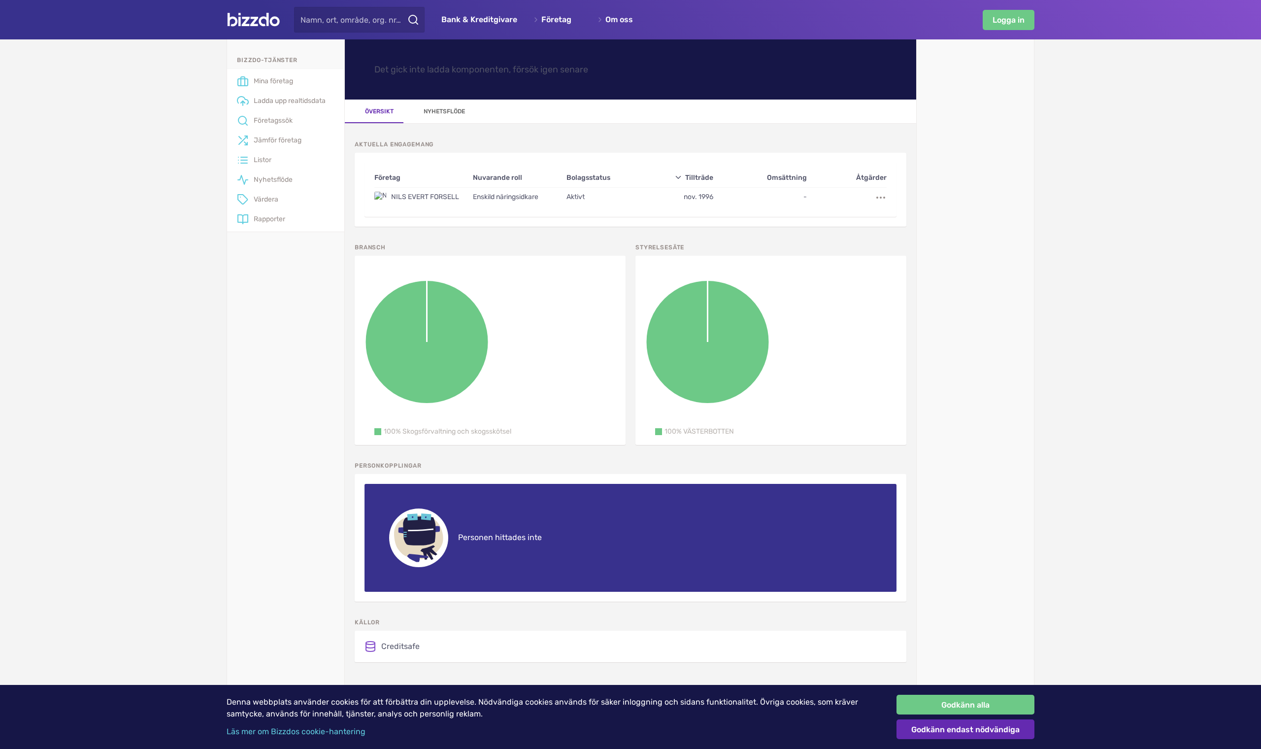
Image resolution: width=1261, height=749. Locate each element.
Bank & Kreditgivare (479, 19)
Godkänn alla (965, 705)
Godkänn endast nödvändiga (965, 729)
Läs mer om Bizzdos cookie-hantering (296, 731)
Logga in (1009, 20)
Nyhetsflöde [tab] (444, 111)
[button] (442, 431)
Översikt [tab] (379, 111)
